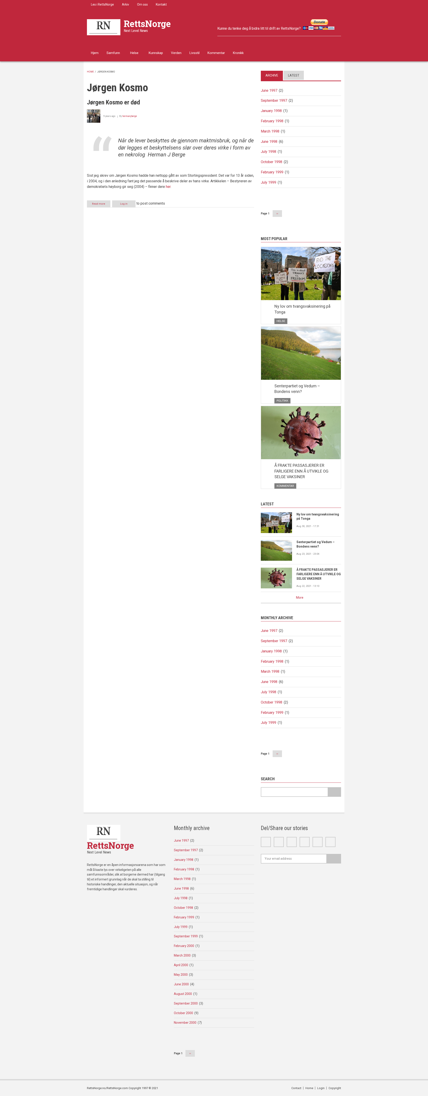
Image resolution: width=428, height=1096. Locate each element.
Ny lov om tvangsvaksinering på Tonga (302, 309)
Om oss (142, 4)
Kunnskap (156, 53)
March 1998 (270, 131)
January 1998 (271, 111)
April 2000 (181, 965)
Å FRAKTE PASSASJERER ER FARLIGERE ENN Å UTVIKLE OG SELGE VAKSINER (301, 471)
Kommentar (216, 53)
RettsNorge (147, 23)
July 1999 (268, 182)
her (168, 187)
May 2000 (181, 974)
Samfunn (113, 53)
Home (90, 72)
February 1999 (272, 172)
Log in (124, 203)
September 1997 (274, 100)
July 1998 (268, 151)
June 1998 (269, 141)
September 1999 (186, 936)
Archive (271, 75)
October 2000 (183, 1013)
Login (321, 1088)
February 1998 (272, 121)
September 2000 (186, 1003)
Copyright (335, 1088)
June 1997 (269, 90)
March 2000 (182, 955)
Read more (101, 204)
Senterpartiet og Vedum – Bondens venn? (297, 389)
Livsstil (194, 53)
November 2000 (185, 1022)
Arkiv (125, 4)
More (299, 597)
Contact (296, 1088)
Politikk (282, 400)
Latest (293, 75)
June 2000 (181, 984)
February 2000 (184, 946)
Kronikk (238, 53)
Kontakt (161, 4)
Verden (176, 53)
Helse (134, 53)
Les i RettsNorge (102, 4)
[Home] (103, 27)
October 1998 (271, 162)
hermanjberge (129, 116)
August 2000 (183, 994)
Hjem (95, 53)
